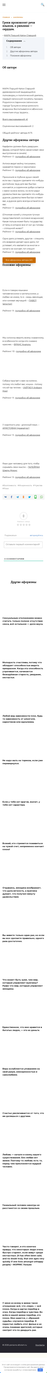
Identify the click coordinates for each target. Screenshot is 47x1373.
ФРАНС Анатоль (22, 344)
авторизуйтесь (36, 535)
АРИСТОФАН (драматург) (16, 428)
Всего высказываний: (15, 119)
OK (40, 1370)
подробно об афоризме (27, 156)
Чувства (38, 485)
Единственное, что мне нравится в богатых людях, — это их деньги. (22, 1028)
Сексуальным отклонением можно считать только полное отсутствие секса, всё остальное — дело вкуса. (23, 621)
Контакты (39, 1345)
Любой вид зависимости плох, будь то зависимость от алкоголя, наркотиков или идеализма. (23, 719)
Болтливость (10, 485)
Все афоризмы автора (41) (19, 260)
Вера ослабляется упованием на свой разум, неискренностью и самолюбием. (21, 1071)
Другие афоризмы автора (23, 51)
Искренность (25, 485)
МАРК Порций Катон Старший (20, 35)
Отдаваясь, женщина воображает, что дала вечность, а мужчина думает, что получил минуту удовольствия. (22, 892)
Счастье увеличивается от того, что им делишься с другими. (23, 1114)
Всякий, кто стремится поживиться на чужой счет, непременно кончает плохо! (23, 846)
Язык (6, 488)
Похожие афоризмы (20, 55)
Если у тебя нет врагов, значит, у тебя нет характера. (21, 803)
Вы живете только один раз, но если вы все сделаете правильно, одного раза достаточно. (23, 938)
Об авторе (15, 47)
